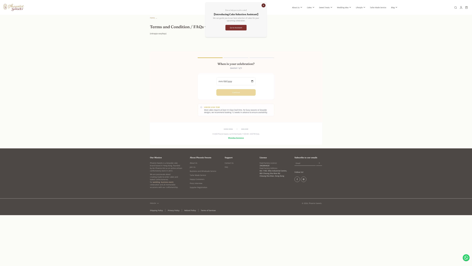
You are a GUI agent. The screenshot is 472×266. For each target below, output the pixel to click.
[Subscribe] (319, 163)
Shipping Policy (156, 210)
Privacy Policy (173, 210)
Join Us (192, 167)
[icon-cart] (466, 7)
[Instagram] (303, 179)
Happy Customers (197, 179)
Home (152, 18)
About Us (193, 163)
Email (298, 163)
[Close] (263, 5)
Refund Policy (190, 210)
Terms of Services (208, 210)
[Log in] (461, 7)
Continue (236, 92)
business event (167, 182)
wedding (156, 182)
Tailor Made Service (198, 175)
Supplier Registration (198, 187)
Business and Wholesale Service (203, 171)
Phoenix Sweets (315, 203)
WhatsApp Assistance (236, 138)
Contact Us (229, 163)
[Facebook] (297, 179)
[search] (455, 7)
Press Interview (196, 183)
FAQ (226, 167)
